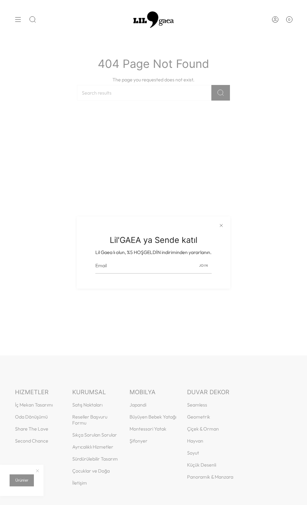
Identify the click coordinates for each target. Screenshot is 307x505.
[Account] (275, 19)
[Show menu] (17, 19)
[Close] (221, 225)
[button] (32, 19)
